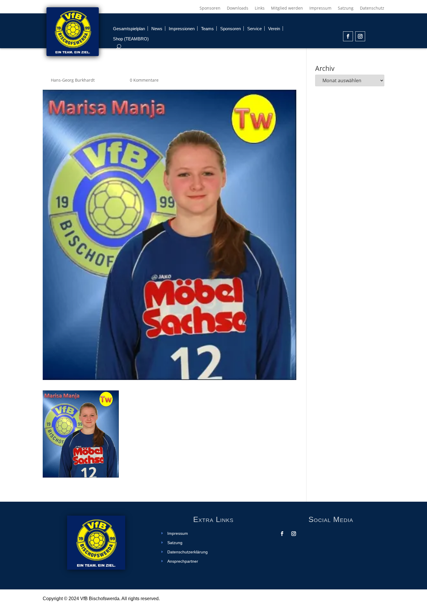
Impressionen (182, 28)
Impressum (320, 8)
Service (254, 28)
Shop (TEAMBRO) (131, 38)
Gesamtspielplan (129, 28)
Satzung (346, 8)
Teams (207, 28)
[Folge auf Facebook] (348, 36)
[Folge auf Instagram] (360, 36)
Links (260, 8)
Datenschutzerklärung (187, 552)
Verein (274, 28)
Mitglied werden (287, 8)
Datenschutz (372, 8)
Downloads (237, 8)
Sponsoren (210, 8)
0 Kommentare (144, 80)
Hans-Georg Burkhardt (73, 80)
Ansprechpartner (182, 561)
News (156, 28)
